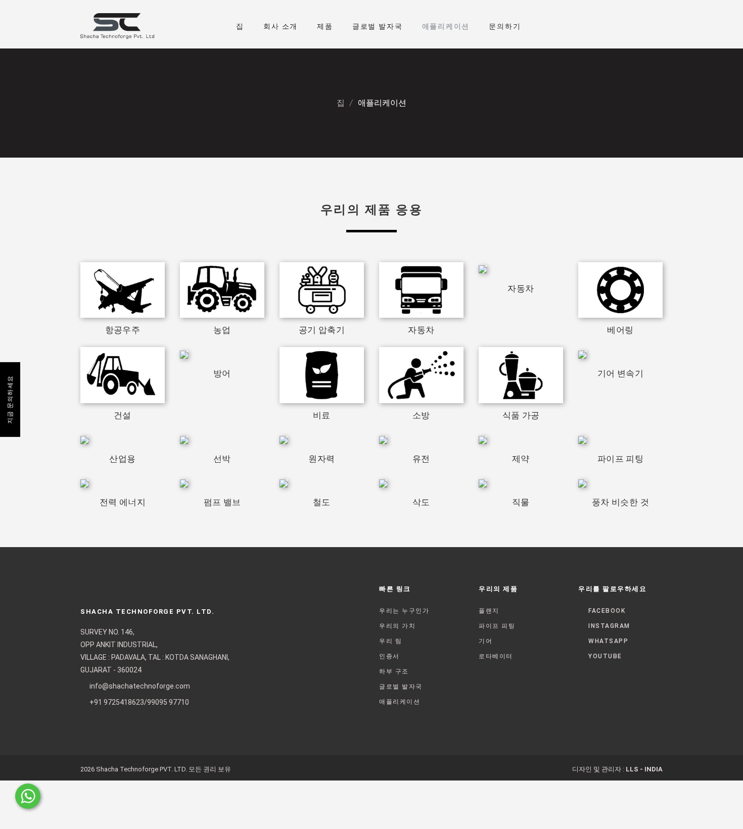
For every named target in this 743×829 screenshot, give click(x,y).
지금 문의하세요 (10, 399)
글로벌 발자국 (377, 26)
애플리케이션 (446, 26)
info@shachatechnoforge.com (139, 686)
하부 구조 (394, 671)
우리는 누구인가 (404, 610)
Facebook (606, 610)
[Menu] (647, 23)
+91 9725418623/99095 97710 (139, 702)
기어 (485, 641)
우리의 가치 (397, 625)
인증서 (389, 656)
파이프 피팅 (497, 625)
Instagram (609, 625)
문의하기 (505, 26)
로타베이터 (496, 656)
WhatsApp (608, 641)
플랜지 (489, 610)
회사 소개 (280, 26)
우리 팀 (390, 641)
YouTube (605, 656)
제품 (325, 26)
